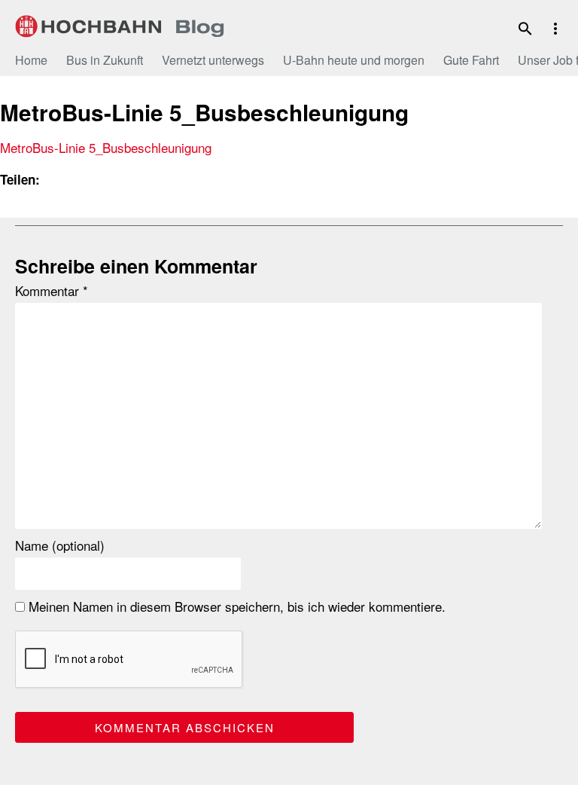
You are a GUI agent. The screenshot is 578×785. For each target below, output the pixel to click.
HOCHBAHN (120, 26)
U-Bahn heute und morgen (353, 60)
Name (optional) (60, 545)
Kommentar (51, 291)
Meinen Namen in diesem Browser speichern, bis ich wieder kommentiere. (235, 606)
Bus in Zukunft (104, 60)
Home (31, 60)
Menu (555, 29)
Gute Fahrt (471, 60)
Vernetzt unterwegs (213, 60)
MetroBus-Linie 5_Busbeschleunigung (105, 147)
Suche (525, 29)
